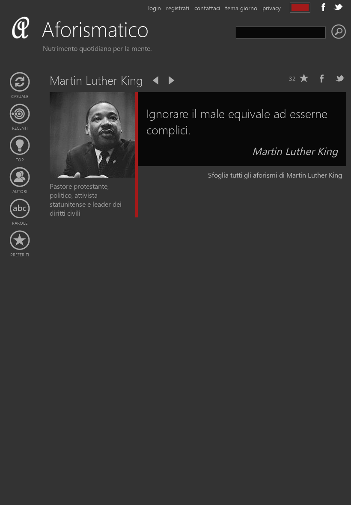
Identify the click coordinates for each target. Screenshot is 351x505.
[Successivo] (170, 80)
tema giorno (241, 8)
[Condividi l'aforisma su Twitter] (339, 78)
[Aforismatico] (92, 39)
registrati (177, 8)
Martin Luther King (295, 150)
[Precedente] (156, 80)
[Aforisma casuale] (19, 82)
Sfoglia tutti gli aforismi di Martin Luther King (275, 174)
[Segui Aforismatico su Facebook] (323, 6)
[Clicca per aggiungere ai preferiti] (303, 78)
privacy (271, 8)
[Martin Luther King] (92, 174)
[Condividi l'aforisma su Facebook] (321, 78)
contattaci (207, 8)
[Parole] (19, 209)
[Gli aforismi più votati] (19, 145)
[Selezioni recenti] (19, 114)
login (154, 8)
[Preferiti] (19, 240)
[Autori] (19, 177)
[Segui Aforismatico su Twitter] (338, 6)
